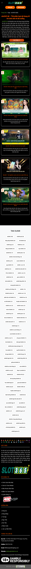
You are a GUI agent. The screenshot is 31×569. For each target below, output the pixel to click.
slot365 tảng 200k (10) (22, 358)
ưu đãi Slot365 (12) (8, 301)
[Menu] (2, 2)
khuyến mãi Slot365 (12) (21, 301)
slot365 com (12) (9, 305)
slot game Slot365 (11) (21, 338)
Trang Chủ (4, 12)
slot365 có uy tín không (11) (15, 329)
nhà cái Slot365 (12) (8, 317)
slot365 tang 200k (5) (20, 423)
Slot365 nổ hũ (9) (20, 374)
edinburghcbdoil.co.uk (12, 551)
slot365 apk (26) (20, 236)
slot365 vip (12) (21, 309)
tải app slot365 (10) (9, 354)
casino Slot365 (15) (21, 260)
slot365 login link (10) (8, 358)
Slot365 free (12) (23, 297)
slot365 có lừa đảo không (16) (15, 256)
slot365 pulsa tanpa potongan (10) (15, 346)
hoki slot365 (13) (8, 281)
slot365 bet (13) (9, 277)
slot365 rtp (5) (22, 427)
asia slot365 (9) (23, 366)
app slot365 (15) (9, 265)
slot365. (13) (23, 289)
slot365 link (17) (9, 252)
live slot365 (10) (9, 350)
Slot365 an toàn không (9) (10, 366)
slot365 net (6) (9, 423)
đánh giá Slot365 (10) (21, 342)
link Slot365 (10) (8, 342)
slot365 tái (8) (23, 394)
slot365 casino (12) (21, 305)
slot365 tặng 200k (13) (21, 281)
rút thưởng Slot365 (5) (10, 427)
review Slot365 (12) (10, 309)
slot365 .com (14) (21, 273)
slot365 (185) (10, 236)
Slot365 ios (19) (21, 244)
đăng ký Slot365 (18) (10, 248)
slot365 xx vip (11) (9, 338)
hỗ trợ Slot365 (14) (10, 273)
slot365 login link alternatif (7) (15, 398)
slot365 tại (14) (8, 269)
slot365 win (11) (22, 321)
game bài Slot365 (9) (21, 382)
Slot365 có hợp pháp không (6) (15, 419)
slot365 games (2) (15, 431)
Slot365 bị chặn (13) (9, 293)
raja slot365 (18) (22, 248)
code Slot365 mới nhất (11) (15, 333)
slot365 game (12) (21, 313)
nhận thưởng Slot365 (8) (10, 394)
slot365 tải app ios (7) (20, 411)
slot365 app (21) (10, 244)
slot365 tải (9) (10, 374)
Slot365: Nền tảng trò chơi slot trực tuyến (15, 145)
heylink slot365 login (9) (15, 390)
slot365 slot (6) (15, 415)
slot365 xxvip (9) (9, 386)
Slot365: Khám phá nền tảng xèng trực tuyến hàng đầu (15, 87)
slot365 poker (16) (21, 252)
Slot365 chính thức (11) (22, 317)
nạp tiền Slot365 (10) (20, 350)
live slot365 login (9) (9, 382)
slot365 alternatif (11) (10, 321)
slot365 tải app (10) (22, 354)
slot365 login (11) (15, 325)
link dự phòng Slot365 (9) (15, 378)
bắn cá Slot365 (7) (9, 407)
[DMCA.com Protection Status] (20, 566)
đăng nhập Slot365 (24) (10, 240)
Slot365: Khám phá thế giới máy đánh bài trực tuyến (15, 59)
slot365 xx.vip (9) (9, 370)
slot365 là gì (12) (9, 313)
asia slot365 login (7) (10, 402)
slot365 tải (5, 21)
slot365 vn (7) (9, 411)
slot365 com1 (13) (22, 293)
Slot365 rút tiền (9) (21, 386)
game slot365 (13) (21, 277)
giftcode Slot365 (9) (15, 362)
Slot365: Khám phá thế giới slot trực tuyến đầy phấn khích (15, 205)
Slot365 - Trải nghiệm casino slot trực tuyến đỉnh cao (15, 175)
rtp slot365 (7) (22, 402)
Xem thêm (16, 40)
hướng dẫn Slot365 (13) (15, 285)
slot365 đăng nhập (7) (21, 407)
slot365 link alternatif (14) (20, 269)
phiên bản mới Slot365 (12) (10, 297)
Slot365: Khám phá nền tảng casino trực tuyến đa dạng (15, 116)
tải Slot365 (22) (22, 240)
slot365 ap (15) (9, 260)
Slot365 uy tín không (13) (10, 289)
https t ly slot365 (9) (21, 370)
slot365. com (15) (21, 265)
